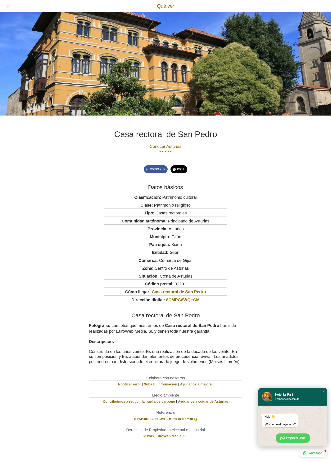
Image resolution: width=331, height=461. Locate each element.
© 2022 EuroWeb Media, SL (165, 436)
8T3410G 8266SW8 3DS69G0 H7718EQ (165, 419)
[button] (324, 391)
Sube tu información (160, 384)
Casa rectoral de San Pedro (179, 291)
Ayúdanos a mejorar (196, 384)
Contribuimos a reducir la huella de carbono (139, 401)
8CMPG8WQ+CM (183, 299)
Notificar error (129, 384)
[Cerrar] (7, 6)
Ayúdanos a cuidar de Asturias (203, 401)
